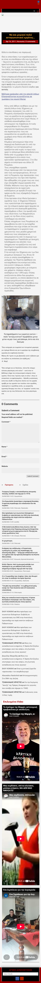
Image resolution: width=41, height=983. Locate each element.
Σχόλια (25, 485)
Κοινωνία (20, 41)
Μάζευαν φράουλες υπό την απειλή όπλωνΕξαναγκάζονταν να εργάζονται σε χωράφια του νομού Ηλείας (20, 96)
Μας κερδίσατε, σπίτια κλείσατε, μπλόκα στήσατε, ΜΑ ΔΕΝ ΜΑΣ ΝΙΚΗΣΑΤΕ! (18, 788)
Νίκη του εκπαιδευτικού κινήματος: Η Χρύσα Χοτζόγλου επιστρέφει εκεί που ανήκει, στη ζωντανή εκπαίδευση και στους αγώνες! (18, 600)
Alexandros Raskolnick (11, 675)
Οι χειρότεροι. (7, 541)
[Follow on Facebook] (38, 2)
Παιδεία (17, 604)
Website (5, 466)
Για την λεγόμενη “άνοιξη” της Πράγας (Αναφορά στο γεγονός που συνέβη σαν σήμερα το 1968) (20, 685)
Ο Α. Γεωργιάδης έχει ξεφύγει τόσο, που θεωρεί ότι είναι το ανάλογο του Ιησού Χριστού (19, 577)
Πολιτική (17, 508)
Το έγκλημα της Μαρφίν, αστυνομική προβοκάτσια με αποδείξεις (20, 708)
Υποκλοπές (24, 508)
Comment (6, 422)
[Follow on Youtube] (38, 4)
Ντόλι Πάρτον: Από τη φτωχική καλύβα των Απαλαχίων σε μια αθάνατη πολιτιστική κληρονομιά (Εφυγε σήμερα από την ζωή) (18, 566)
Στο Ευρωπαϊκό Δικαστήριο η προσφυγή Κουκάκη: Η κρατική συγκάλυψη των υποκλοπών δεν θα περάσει (20, 503)
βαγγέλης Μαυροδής (10, 656)
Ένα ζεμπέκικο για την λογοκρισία (19, 890)
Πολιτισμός (26, 571)
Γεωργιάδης (18, 581)
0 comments (30, 41)
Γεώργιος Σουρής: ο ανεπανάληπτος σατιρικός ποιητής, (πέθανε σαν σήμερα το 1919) (19, 493)
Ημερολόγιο (18, 496)
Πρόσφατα (9, 485)
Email (4, 457)
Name (4, 447)
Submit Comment (32, 476)
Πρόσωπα (26, 581)
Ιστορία (16, 536)
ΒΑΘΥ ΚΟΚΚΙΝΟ (8, 612)
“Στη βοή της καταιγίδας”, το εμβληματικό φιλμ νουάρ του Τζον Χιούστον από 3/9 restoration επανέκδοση (19, 588)
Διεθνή (16, 522)
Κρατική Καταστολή (27, 559)
